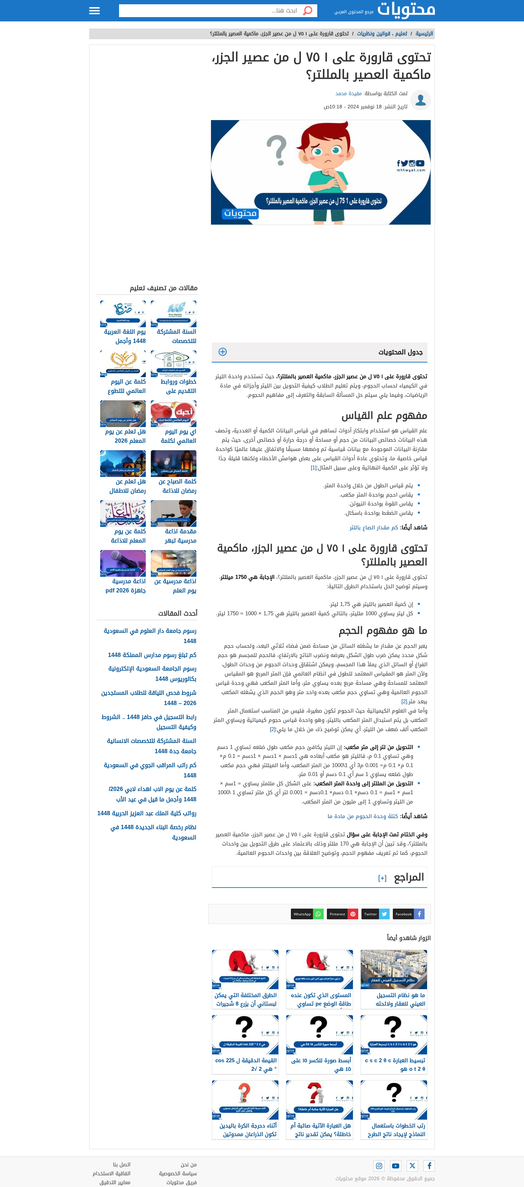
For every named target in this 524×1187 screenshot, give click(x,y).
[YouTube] (395, 1166)
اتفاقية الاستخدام (111, 1173)
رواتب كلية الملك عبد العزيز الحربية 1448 (146, 813)
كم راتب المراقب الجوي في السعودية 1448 (150, 770)
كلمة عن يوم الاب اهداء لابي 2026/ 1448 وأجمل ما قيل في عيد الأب (152, 794)
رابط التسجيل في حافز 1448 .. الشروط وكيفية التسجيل (149, 722)
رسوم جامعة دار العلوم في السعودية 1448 (150, 636)
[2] (404, 701)
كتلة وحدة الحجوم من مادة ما (363, 816)
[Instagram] (379, 1166)
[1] (314, 468)
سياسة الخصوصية (178, 1173)
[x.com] (412, 1166)
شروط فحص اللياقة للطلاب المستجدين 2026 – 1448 (148, 698)
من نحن (189, 1164)
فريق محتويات (181, 1182)
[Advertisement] (319, 285)
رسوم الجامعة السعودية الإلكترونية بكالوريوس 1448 (152, 674)
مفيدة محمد (348, 93)
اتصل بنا (121, 1164)
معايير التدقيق (114, 1182)
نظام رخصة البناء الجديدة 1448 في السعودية (153, 832)
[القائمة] (94, 10)
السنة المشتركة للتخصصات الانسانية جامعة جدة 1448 (151, 746)
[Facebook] (429, 1166)
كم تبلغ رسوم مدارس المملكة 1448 (152, 655)
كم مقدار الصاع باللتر (374, 528)
